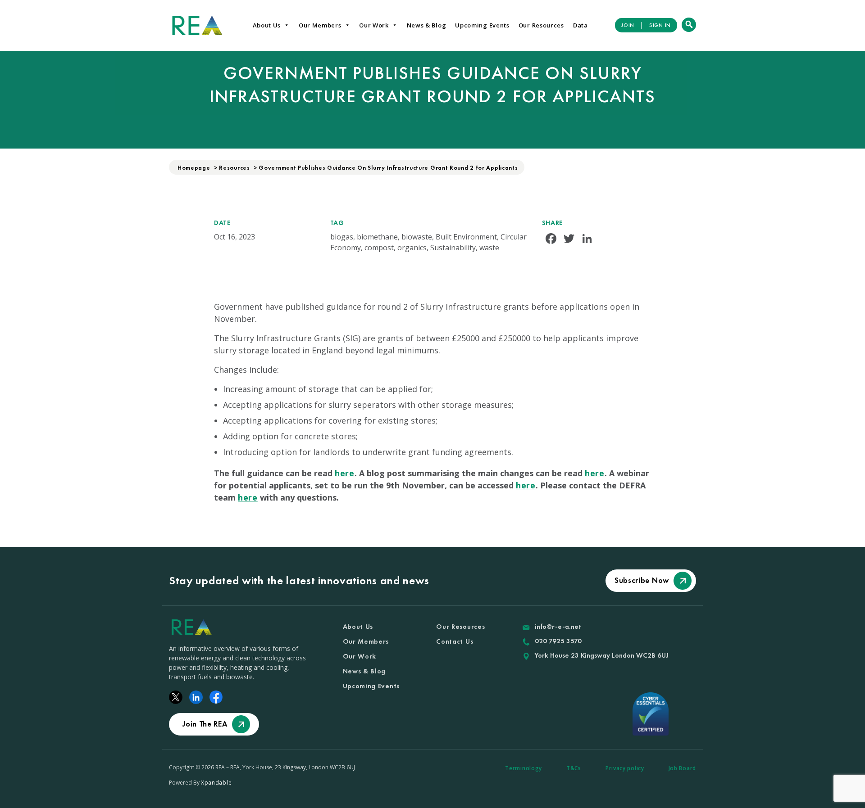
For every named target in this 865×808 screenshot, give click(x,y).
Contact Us (454, 641)
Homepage (194, 168)
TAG (337, 222)
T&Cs (573, 768)
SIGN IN (660, 25)
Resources (234, 168)
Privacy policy (625, 768)
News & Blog (426, 25)
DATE (222, 222)
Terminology (523, 768)
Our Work (374, 25)
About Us (267, 25)
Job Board (682, 768)
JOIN (627, 25)
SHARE (552, 222)
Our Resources (541, 25)
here (345, 473)
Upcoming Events (482, 25)
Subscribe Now (642, 580)
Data (580, 25)
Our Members (320, 25)
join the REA (204, 724)
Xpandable (216, 782)
